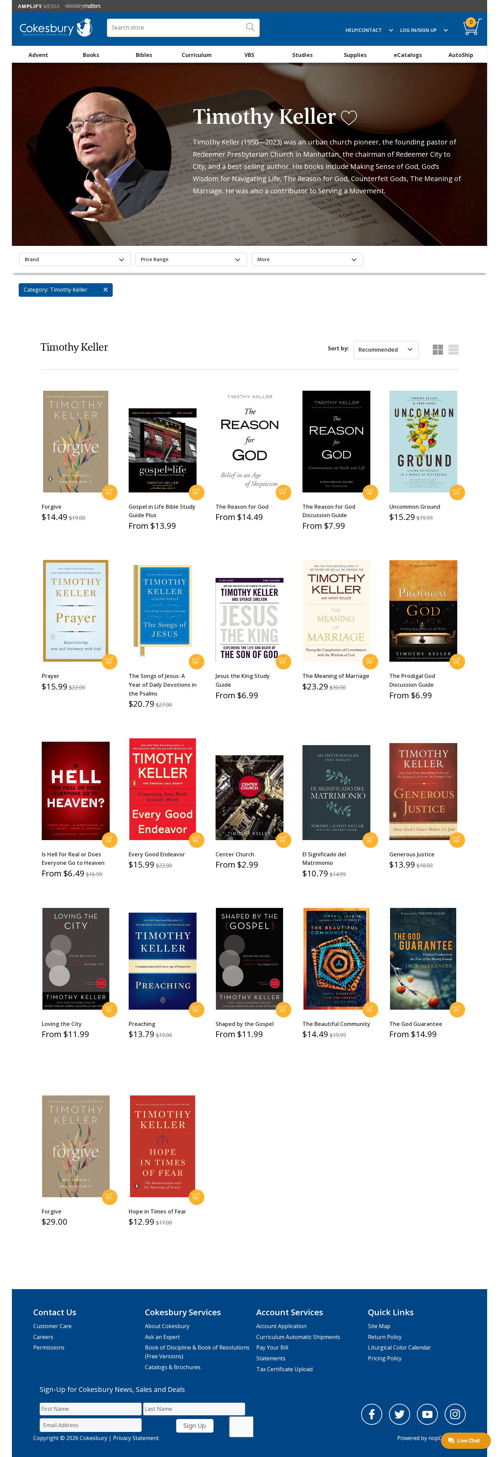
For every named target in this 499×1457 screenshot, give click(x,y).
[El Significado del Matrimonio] (336, 792)
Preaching (142, 1024)
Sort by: (338, 348)
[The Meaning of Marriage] (336, 611)
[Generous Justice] (423, 791)
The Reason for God (242, 506)
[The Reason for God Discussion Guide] (336, 441)
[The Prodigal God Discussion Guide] (423, 611)
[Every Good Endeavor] (163, 789)
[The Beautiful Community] (336, 959)
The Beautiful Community (336, 1024)
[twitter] (399, 1422)
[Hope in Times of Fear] (163, 1146)
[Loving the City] (76, 959)
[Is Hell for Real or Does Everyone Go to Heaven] (76, 791)
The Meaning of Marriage (335, 676)
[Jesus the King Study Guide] (249, 620)
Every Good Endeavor (157, 854)
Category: (36, 289)
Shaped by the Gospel (245, 1024)
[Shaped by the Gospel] (249, 959)
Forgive (51, 506)
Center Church (235, 854)
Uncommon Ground (414, 506)
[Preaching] (163, 961)
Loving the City (62, 1024)
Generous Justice (412, 854)
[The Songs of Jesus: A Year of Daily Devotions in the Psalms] (163, 611)
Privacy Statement (136, 1438)
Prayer (50, 676)
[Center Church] (249, 797)
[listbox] (386, 350)
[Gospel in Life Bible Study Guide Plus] (163, 450)
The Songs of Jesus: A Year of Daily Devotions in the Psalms (163, 684)
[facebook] (371, 1422)
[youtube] (427, 1422)
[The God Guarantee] (423, 959)
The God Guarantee (415, 1024)
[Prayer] (76, 611)
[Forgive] (76, 441)
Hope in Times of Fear (157, 1211)
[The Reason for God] (249, 441)
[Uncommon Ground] (423, 441)
